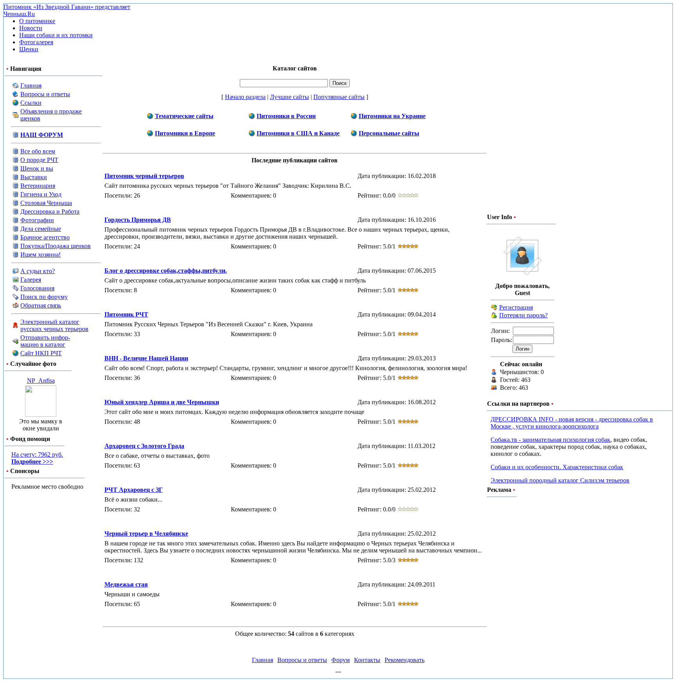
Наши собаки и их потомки (56, 35)
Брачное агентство (45, 237)
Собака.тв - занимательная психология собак (550, 439)
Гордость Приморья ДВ (137, 219)
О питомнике (37, 21)
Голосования (37, 288)
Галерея (30, 279)
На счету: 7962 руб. (37, 458)
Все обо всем (37, 151)
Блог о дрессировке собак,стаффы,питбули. (165, 270)
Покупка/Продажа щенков (55, 246)
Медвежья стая (126, 584)
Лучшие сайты (289, 97)
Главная (30, 85)
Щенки (28, 49)
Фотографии (37, 220)
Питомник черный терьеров (144, 176)
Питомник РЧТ (126, 314)
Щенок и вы (36, 168)
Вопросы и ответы (45, 94)
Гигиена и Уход (40, 194)
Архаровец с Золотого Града (144, 446)
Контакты (367, 660)
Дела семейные (40, 228)
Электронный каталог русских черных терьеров (54, 325)
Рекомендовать (404, 660)
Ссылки (30, 102)
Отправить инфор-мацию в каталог (45, 341)
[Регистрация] (494, 308)
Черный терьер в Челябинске (146, 533)
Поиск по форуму (44, 296)
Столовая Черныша (46, 203)
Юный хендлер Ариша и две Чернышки (161, 402)
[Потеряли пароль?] (494, 316)
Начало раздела (245, 97)
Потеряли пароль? (523, 315)
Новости (30, 28)
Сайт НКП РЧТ (41, 353)
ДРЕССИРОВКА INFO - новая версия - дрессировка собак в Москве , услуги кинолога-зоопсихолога (572, 423)
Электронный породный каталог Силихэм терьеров (560, 480)
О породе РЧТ (39, 160)
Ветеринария (37, 185)
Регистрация (516, 307)
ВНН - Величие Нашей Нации (146, 358)
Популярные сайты (339, 97)
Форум (340, 660)
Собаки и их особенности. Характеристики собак (557, 467)
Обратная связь (40, 305)
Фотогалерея (36, 42)
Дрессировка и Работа (49, 211)
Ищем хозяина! (40, 254)
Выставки (33, 177)
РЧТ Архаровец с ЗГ (133, 489)
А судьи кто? (37, 271)
